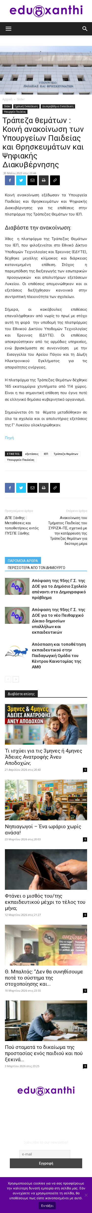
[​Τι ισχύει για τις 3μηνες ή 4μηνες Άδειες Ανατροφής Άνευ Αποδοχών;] (46, 724)
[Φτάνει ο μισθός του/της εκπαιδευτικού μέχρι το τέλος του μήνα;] (46, 869)
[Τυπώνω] (44, 180)
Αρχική (7, 99)
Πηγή (9, 437)
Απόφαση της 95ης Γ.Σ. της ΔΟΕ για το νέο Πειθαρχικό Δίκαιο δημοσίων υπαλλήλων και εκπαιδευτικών (58, 621)
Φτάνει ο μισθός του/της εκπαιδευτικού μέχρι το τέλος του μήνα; (45, 902)
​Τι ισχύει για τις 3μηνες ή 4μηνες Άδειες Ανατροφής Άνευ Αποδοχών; (43, 757)
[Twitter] (21, 180)
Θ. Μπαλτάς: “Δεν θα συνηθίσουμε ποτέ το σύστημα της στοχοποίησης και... (44, 978)
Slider (21, 99)
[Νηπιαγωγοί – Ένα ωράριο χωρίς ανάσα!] (46, 800)
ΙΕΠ (46, 454)
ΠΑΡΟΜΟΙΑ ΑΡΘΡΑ (23, 561)
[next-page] (16, 679)
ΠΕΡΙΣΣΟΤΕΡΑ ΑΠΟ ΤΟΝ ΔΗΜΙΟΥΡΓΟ (36, 568)
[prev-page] (8, 679)
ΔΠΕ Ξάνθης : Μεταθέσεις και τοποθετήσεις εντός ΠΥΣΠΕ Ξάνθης (22, 526)
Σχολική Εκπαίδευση (26, 106)
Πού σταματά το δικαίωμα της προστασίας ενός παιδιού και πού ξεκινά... (44, 1053)
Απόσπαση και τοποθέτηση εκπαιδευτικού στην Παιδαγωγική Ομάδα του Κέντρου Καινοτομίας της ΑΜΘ (59, 655)
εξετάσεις (32, 454)
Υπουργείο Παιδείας (15, 111)
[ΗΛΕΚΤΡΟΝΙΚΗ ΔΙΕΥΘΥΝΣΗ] (32, 180)
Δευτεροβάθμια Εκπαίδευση (58, 106)
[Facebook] (10, 180)
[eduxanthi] (46, 11)
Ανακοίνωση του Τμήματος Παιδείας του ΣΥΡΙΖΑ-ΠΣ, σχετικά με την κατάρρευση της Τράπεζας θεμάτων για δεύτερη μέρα (67, 531)
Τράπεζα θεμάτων (65, 454)
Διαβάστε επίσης (21, 694)
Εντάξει (47, 1206)
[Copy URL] (55, 180)
